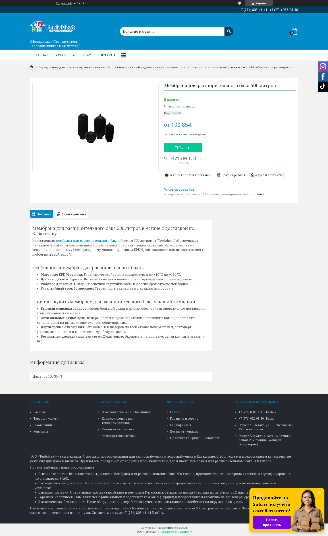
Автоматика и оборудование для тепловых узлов (152, 67)
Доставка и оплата (184, 431)
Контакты (106, 55)
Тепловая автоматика (118, 429)
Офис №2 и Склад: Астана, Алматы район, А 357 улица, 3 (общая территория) (265, 439)
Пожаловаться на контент (176, 531)
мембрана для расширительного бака (87, 240)
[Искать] (228, 29)
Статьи (175, 412)
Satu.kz (183, 527)
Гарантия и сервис (184, 418)
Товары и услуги (45, 418)
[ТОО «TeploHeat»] (52, 25)
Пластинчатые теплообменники (126, 412)
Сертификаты (180, 425)
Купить (185, 147)
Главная (40, 55)
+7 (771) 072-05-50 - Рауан (257, 418)
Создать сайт (64, 3)
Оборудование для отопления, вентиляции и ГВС (73, 67)
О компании (42, 425)
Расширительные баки (119, 435)
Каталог (62, 55)
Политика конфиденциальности (195, 438)
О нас (86, 55)
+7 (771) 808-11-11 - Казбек (257, 412)
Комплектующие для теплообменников (118, 420)
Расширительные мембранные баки (220, 67)
